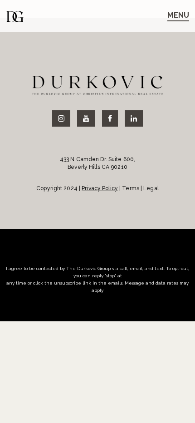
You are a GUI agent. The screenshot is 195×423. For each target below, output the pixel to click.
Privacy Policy (100, 188)
